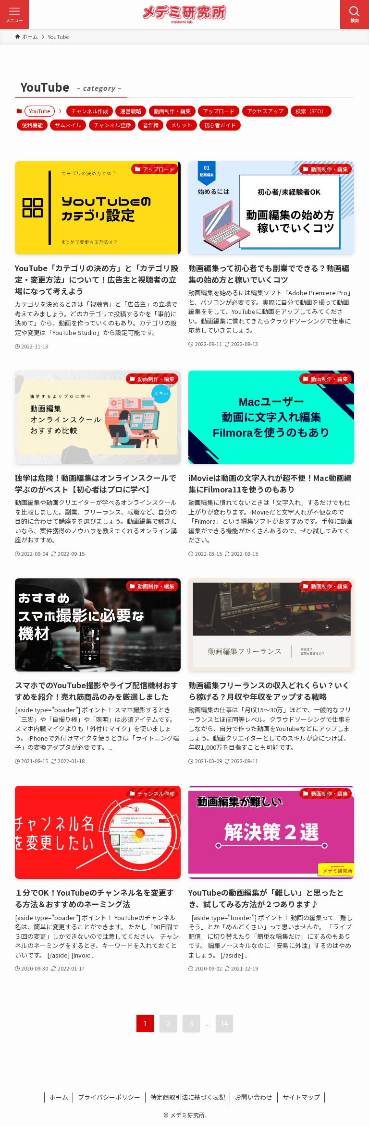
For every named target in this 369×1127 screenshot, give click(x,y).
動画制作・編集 (172, 111)
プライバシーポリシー (109, 1097)
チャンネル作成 (89, 111)
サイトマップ (301, 1097)
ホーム (58, 1097)
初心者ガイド (220, 125)
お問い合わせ (253, 1097)
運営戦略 (130, 111)
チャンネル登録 (112, 125)
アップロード (218, 111)
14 (224, 1023)
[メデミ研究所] (184, 14)
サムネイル (68, 125)
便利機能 (32, 125)
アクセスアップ (265, 111)
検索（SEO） (311, 111)
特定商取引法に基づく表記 (187, 1097)
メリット (181, 125)
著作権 (151, 125)
